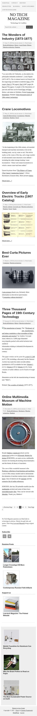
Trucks (14, 209)
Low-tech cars (17, 206)
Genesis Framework (27, 710)
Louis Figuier (23, 45)
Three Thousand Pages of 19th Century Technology (18, 313)
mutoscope (5, 455)
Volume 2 (10, 367)
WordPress (16, 713)
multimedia (5, 489)
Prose (17, 710)
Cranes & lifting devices (10, 115)
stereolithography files (9, 492)
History (16, 45)
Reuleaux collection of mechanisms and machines (18, 471)
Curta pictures (6, 292)
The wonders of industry (16, 385)
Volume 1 (30, 364)
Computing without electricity (12, 297)
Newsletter (6, 6)
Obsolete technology (9, 47)
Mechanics (22, 411)
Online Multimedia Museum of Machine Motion (16, 400)
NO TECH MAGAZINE (18, 16)
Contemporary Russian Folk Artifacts (17, 588)
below (31, 175)
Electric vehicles (7, 206)
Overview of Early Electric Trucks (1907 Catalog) (17, 196)
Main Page (5, 3)
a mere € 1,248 (30, 357)
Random (17, 47)
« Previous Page (7, 507)
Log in (22, 713)
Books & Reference (8, 45)
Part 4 (4, 87)
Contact (14, 3)
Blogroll (16, 6)
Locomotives (20, 115)
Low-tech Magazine (9, 10)
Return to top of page (18, 708)
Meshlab (5, 494)
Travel (17, 117)
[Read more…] (7, 181)
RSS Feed (23, 3)
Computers (6, 263)
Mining (29, 45)
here (23, 89)
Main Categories (28, 6)
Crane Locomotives (16, 109)
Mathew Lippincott (13, 453)
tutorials (23, 479)
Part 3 (22, 84)
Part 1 (28, 82)
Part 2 (9, 84)
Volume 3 (21, 367)
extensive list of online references (13, 481)
